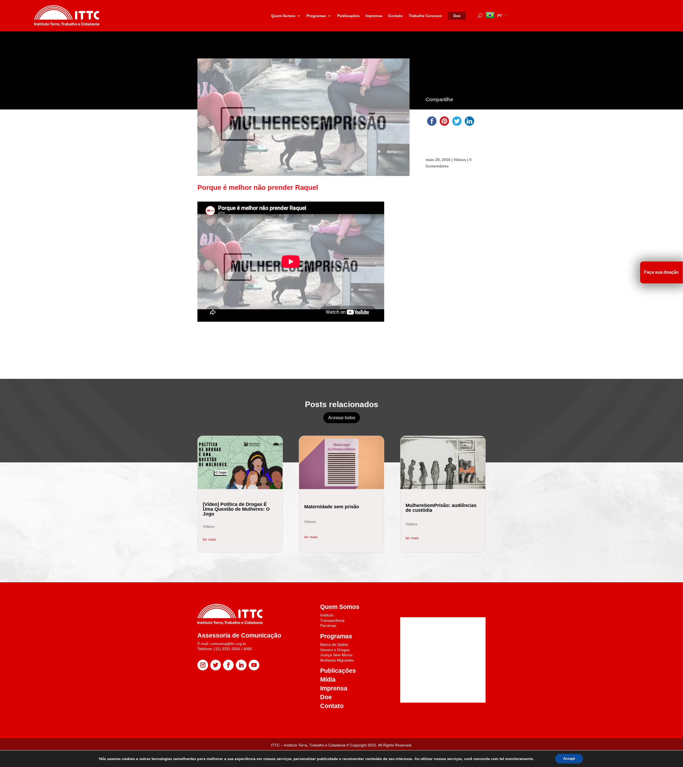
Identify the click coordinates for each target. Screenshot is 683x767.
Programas (316, 16)
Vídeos (460, 160)
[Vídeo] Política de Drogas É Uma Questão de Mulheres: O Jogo (236, 509)
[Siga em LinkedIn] (241, 665)
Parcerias (328, 625)
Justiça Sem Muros (336, 655)
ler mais (209, 539)
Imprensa (374, 16)
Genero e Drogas (335, 650)
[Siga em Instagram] (202, 665)
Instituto (326, 615)
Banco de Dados (334, 644)
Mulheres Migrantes (337, 660)
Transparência (332, 620)
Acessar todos (341, 417)
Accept (569, 758)
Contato (395, 16)
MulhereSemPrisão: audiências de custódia (441, 508)
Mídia (328, 679)
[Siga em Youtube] (254, 665)
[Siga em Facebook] (228, 665)
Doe (456, 16)
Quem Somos (283, 16)
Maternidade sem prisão (331, 506)
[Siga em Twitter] (215, 665)
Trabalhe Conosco (425, 16)
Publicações (348, 16)
